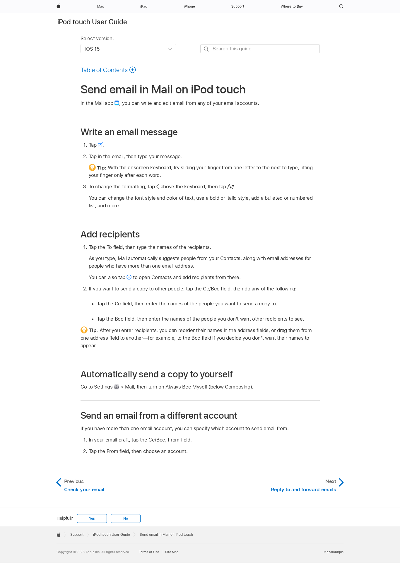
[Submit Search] (207, 49)
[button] (341, 6)
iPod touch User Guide (92, 22)
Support (76, 535)
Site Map (172, 552)
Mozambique (333, 552)
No (125, 518)
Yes (92, 518)
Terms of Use (149, 552)
